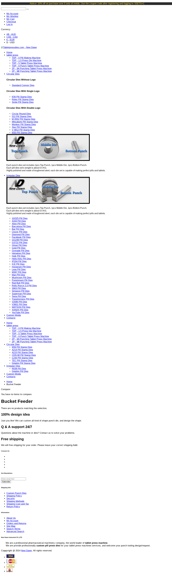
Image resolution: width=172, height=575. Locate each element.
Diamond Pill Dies (21, 234)
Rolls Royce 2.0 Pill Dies (24, 285)
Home (9, 381)
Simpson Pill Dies (21, 291)
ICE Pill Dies (18, 264)
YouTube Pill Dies (20, 312)
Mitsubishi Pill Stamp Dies (25, 122)
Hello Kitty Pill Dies (21, 258)
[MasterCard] (11, 562)
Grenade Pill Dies (20, 250)
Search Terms (13, 529)
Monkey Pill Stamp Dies (24, 124)
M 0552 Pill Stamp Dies (23, 119)
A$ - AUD (11, 34)
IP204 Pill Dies (19, 261)
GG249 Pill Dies (20, 240)
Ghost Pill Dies (19, 245)
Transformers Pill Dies (23, 299)
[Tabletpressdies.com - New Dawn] (19, 47)
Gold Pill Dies (19, 248)
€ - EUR (10, 39)
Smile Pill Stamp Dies (23, 102)
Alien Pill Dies (19, 223)
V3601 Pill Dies (19, 304)
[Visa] (10, 557)
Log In (9, 24)
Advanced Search (15, 531)
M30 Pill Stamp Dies (22, 132)
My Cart (10, 19)
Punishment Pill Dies (22, 280)
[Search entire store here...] (28, 9)
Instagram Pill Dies (21, 267)
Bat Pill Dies (18, 229)
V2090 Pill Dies (19, 301)
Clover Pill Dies (19, 232)
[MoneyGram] (9, 571)
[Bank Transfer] (10, 567)
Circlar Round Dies (21, 113)
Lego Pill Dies (19, 269)
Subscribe (6, 482)
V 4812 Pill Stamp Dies (23, 130)
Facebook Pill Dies (21, 237)
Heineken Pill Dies (21, 253)
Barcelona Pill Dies (21, 226)
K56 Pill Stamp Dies (22, 96)
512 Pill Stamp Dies (22, 116)
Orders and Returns (16, 523)
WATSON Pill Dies (21, 307)
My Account (12, 13)
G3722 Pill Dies (19, 242)
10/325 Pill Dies (20, 218)
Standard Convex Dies (23, 85)
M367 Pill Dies (19, 272)
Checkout (11, 21)
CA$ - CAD (12, 37)
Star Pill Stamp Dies (22, 127)
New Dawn (26, 550)
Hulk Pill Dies (18, 256)
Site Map (10, 526)
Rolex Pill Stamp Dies (23, 99)
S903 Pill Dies (19, 288)
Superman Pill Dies (21, 293)
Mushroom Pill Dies (21, 277)
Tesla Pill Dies (19, 296)
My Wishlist (12, 16)
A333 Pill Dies (19, 221)
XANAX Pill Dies (20, 310)
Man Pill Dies (18, 275)
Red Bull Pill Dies (20, 283)
